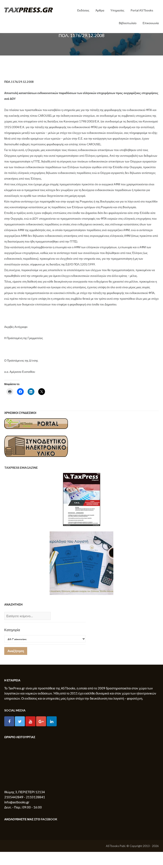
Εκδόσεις (83, 10)
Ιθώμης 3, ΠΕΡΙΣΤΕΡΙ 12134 (24, 792)
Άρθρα (100, 10)
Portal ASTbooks (142, 10)
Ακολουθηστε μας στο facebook (30, 819)
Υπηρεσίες (117, 10)
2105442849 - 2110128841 (24, 797)
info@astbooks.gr (17, 802)
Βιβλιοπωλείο (127, 23)
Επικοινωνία (151, 23)
